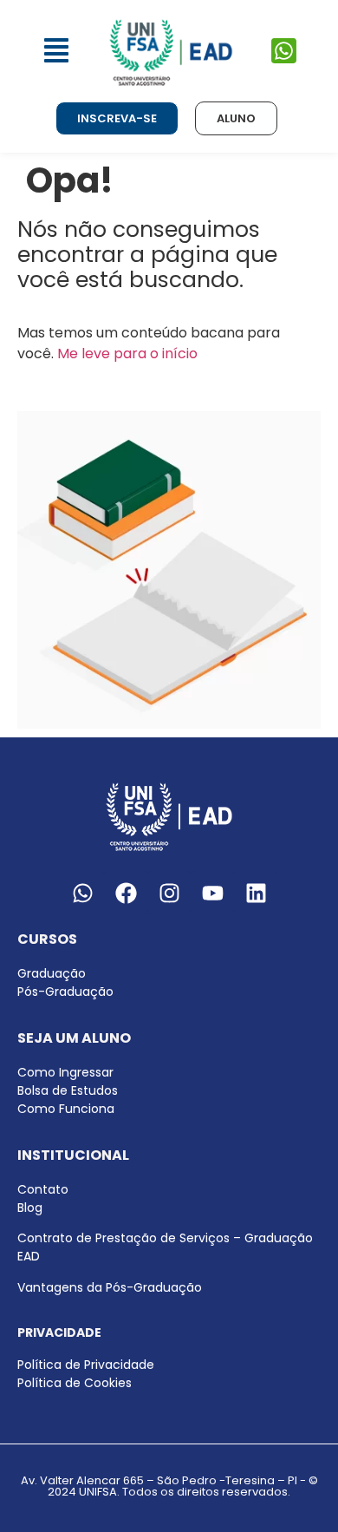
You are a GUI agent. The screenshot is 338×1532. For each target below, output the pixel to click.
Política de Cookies (74, 1382)
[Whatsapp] (82, 892)
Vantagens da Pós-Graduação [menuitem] (109, 1287)
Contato (42, 1189)
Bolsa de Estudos (67, 1090)
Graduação (51, 973)
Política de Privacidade (85, 1364)
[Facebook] (125, 892)
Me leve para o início (127, 353)
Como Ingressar (65, 1072)
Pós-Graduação (65, 991)
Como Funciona (65, 1108)
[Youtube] (212, 892)
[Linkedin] (255, 892)
